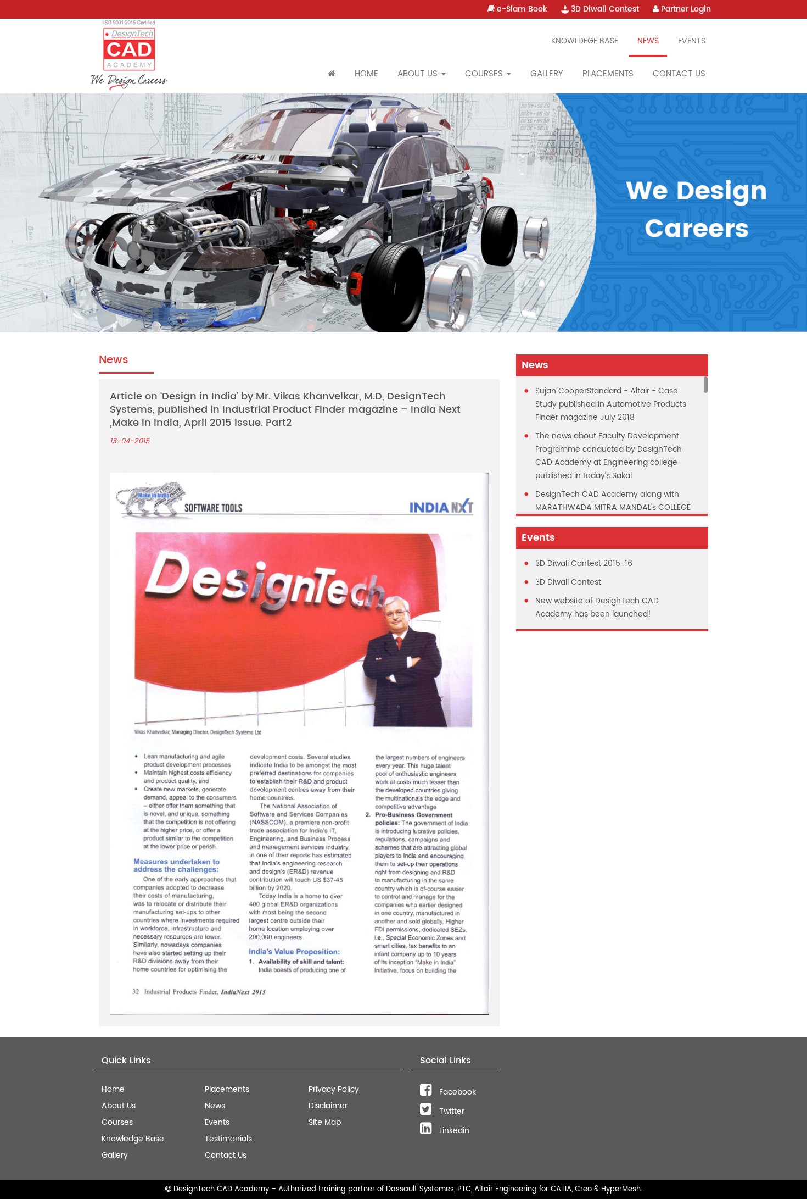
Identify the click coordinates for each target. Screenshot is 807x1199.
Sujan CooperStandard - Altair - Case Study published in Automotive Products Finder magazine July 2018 (610, 404)
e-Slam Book (521, 9)
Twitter (450, 1111)
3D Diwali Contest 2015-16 (583, 563)
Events (691, 41)
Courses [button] (485, 74)
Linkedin (453, 1130)
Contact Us (679, 74)
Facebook (456, 1092)
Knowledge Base (133, 1139)
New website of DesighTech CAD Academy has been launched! (597, 607)
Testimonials (228, 1139)
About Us (119, 1106)
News (648, 41)
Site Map (325, 1122)
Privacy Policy (334, 1089)
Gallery (546, 74)
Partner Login (685, 9)
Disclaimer (328, 1106)
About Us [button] (418, 74)
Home (366, 74)
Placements (608, 74)
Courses (117, 1122)
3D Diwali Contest (604, 9)
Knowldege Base (584, 41)
